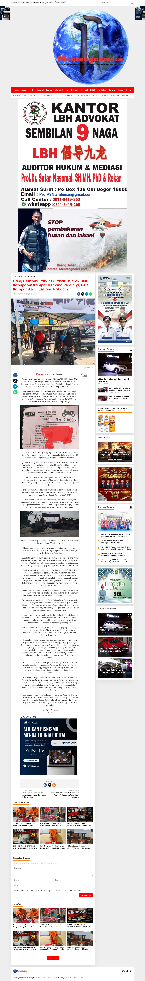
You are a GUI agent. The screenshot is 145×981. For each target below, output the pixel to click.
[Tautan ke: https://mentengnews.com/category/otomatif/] (131, 349)
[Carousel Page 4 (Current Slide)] (118, 459)
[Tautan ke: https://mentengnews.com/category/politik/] (131, 438)
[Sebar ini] (78, 294)
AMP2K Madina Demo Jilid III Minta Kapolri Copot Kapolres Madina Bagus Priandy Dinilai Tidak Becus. (51, 824)
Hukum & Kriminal (18, 295)
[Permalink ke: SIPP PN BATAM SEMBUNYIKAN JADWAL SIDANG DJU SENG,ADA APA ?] (26, 837)
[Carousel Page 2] (112, 459)
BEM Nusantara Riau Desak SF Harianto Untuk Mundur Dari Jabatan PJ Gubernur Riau (33, 794)
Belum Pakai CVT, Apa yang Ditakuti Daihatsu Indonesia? (120, 389)
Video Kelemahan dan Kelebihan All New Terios (113, 380)
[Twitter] (49, 785)
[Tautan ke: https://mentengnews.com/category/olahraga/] (131, 507)
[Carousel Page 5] (120, 459)
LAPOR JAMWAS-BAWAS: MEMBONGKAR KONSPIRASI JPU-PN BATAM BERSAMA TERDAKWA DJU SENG (79, 824)
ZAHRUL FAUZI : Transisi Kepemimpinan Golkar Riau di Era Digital (114, 453)
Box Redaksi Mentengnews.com (59, 978)
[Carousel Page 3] (115, 459)
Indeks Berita (78, 978)
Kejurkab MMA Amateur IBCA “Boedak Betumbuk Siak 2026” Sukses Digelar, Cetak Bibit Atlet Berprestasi (115, 535)
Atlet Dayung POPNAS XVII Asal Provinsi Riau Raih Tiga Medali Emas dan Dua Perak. (116, 561)
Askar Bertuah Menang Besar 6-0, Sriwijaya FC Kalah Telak (114, 542)
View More (53, 958)
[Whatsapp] (90, 294)
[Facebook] (45, 785)
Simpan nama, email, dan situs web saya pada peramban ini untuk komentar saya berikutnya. (49, 890)
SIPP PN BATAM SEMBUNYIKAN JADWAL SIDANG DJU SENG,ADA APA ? (24, 847)
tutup (7, 7)
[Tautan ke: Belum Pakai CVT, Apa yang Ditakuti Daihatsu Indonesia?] (103, 390)
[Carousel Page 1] (109, 459)
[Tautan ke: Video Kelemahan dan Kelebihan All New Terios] (115, 365)
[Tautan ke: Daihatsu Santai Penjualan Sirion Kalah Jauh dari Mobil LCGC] (103, 398)
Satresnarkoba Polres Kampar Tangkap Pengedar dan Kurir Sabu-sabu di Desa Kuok (24, 824)
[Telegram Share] (86, 294)
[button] (132, 3)
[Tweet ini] (82, 294)
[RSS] (54, 785)
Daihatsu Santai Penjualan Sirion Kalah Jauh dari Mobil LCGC (119, 398)
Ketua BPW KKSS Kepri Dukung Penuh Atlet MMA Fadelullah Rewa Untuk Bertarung (65, 794)
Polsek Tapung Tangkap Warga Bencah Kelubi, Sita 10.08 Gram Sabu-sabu (52, 847)
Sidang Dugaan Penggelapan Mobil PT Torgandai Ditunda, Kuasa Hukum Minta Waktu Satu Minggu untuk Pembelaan (79, 847)
